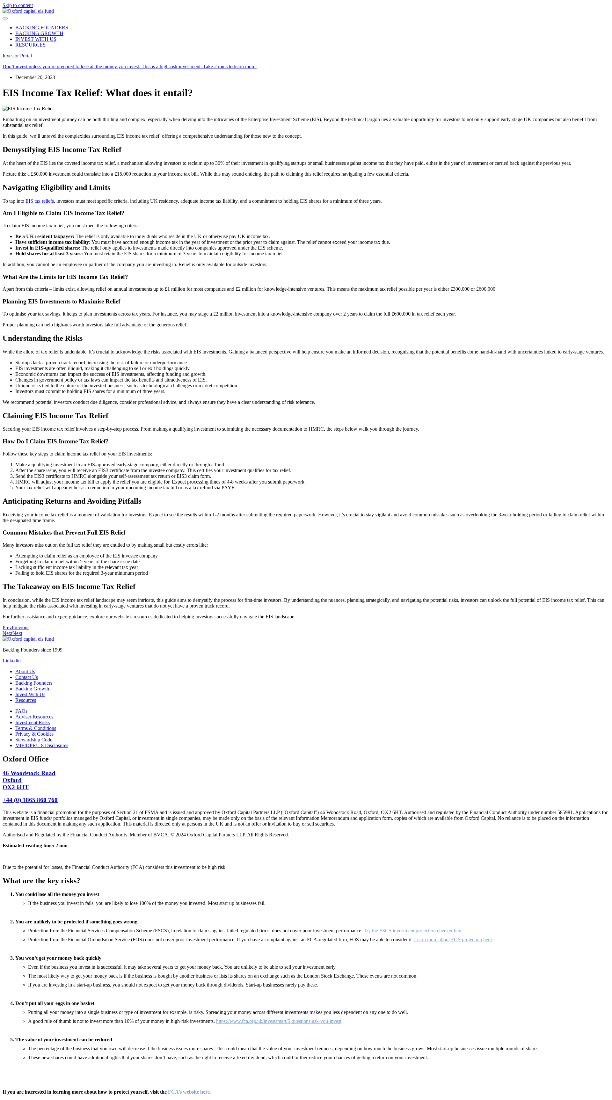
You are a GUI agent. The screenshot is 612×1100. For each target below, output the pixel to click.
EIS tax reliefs (40, 201)
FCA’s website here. (189, 1092)
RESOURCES (30, 44)
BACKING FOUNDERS (41, 27)
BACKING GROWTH (39, 33)
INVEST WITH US (35, 39)
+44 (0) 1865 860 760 (30, 800)
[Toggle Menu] (5, 18)
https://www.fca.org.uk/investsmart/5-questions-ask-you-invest (278, 1021)
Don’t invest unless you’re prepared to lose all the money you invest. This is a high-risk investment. (130, 66)
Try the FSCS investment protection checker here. (414, 930)
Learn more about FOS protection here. (453, 939)
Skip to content (18, 5)
